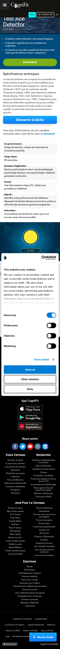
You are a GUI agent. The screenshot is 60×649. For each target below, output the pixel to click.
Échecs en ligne (15, 508)
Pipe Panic (15, 518)
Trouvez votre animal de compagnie (44, 515)
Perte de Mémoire (15, 480)
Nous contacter (47, 631)
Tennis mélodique (44, 508)
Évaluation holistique (43, 476)
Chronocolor (44, 523)
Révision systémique (43, 493)
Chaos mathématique (15, 551)
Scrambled (44, 511)
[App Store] (30, 408)
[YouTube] (30, 446)
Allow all (30, 369)
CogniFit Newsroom (36, 625)
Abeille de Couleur (44, 543)
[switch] (51, 325)
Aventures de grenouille (44, 527)
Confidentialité (41, 619)
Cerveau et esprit (15, 460)
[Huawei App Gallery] (30, 426)
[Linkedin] (45, 446)
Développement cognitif (30, 573)
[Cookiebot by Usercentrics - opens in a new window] (42, 258)
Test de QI (29, 606)
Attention (15, 493)
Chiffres (44, 540)
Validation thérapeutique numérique (43, 461)
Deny (30, 388)
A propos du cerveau (15, 463)
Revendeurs (29, 570)
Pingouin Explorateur (44, 537)
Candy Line (44, 530)
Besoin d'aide (45, 637)
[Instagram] (37, 446)
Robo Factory (15, 528)
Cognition (15, 477)
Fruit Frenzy (15, 514)
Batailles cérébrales (30, 603)
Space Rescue (15, 547)
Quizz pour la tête (30, 580)
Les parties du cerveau (15, 467)
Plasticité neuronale (15, 473)
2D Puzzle (44, 533)
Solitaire (15, 524)
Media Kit (51, 625)
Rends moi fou (15, 538)
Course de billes (15, 554)
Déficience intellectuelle (15, 483)
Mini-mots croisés (15, 511)
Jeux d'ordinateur (43, 466)
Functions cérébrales (15, 487)
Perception (15, 490)
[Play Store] (30, 417)
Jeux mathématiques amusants (30, 593)
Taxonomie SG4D (44, 497)
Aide (7, 636)
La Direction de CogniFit (14, 625)
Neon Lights (15, 534)
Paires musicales (44, 520)
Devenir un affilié (13, 631)
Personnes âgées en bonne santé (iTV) (43, 480)
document (49, 133)
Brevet (29, 567)
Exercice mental (29, 590)
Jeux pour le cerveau (44, 555)
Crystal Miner (15, 521)
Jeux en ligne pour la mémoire (44, 551)
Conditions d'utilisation (22, 619)
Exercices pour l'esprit (30, 583)
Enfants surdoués (30, 599)
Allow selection (30, 379)
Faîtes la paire (15, 544)
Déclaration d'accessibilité (23, 636)
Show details (41, 359)
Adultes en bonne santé (43, 469)
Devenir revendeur (30, 631)
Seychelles (11, 644)
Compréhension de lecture (30, 596)
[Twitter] (22, 446)
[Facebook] (15, 446)
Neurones (15, 470)
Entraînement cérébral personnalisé (29, 586)
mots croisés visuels (15, 541)
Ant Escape (15, 531)
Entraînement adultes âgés (43, 485)
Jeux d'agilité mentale (44, 546)
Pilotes (43, 472)
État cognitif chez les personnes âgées (43, 489)
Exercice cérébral (30, 576)
